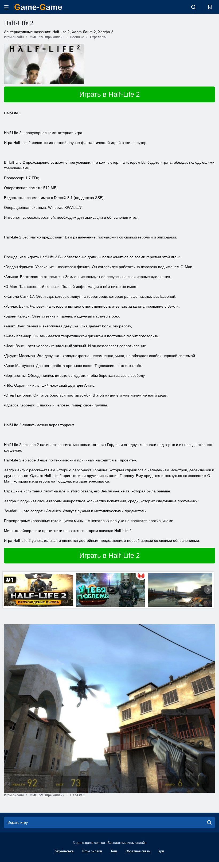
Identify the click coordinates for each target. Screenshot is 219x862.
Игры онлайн (92, 851)
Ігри (161, 851)
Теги (114, 851)
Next (208, 590)
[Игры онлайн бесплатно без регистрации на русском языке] (38, 7)
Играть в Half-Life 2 (109, 94)
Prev (11, 590)
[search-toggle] (193, 7)
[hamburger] (6, 7)
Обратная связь (138, 851)
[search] (209, 822)
